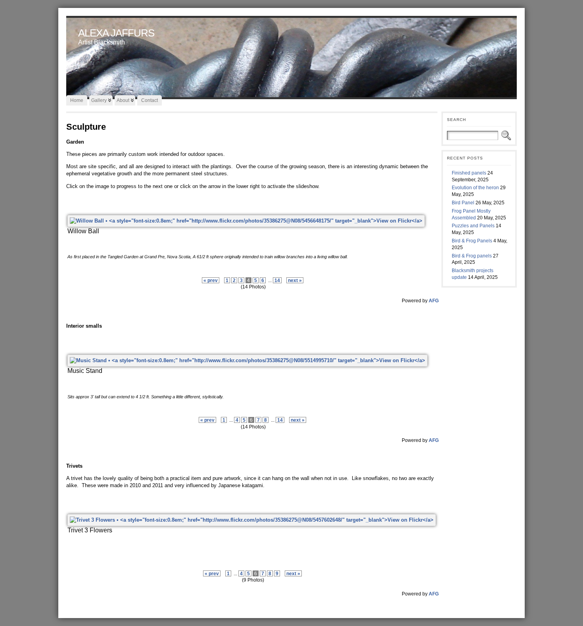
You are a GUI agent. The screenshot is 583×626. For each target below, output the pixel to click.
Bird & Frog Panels (472, 241)
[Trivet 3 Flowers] (251, 520)
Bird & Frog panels (472, 256)
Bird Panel (463, 202)
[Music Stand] (247, 360)
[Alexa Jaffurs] (291, 55)
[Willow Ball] (246, 221)
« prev (210, 280)
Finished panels (469, 173)
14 (277, 280)
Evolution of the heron (475, 187)
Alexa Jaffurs (116, 33)
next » (295, 280)
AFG (434, 300)
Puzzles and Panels (473, 226)
